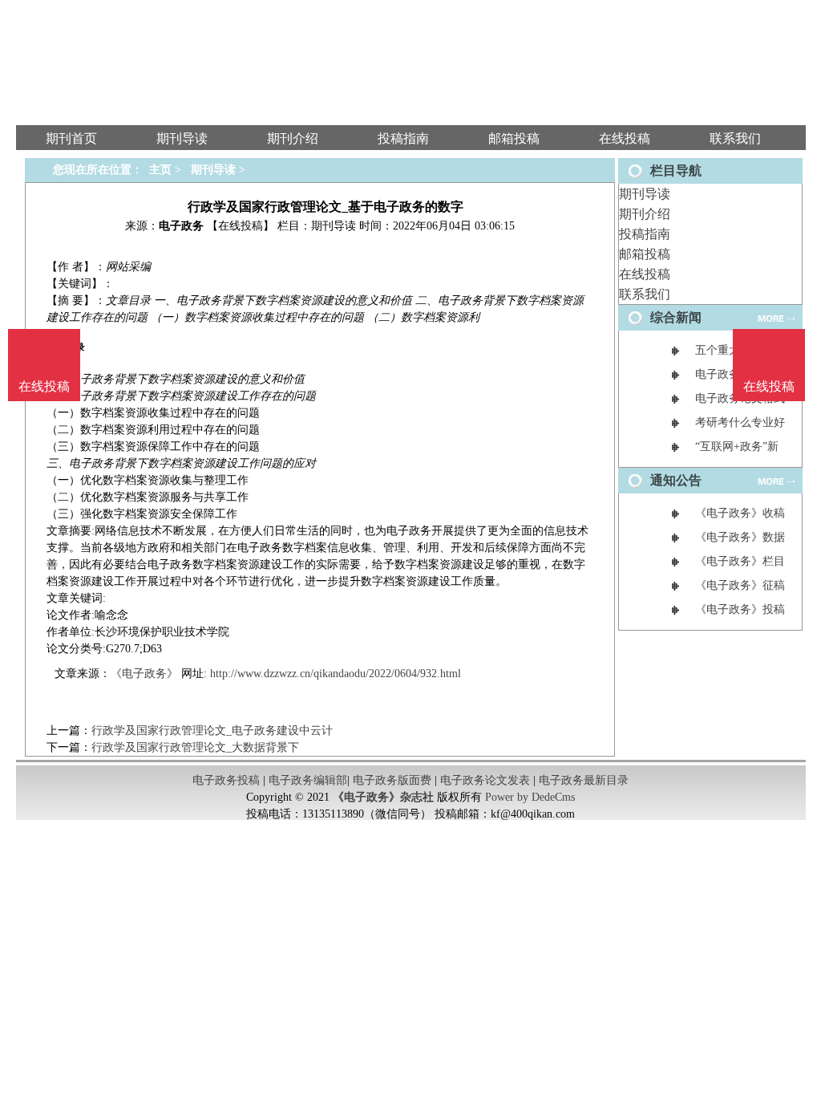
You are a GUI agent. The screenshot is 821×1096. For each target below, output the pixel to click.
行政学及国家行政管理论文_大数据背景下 (195, 747)
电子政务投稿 (226, 780)
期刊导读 (644, 194)
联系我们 (644, 294)
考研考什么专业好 (740, 422)
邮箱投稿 (644, 254)
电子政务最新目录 (584, 780)
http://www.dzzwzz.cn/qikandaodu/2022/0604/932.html (335, 674)
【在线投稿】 (240, 226)
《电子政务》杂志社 (383, 797)
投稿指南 (644, 234)
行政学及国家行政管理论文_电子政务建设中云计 (212, 731)
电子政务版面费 (392, 780)
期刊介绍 (644, 214)
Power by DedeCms (530, 797)
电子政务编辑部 (308, 780)
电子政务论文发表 (485, 780)
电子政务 (181, 226)
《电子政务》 (144, 674)
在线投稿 (644, 274)
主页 (160, 170)
